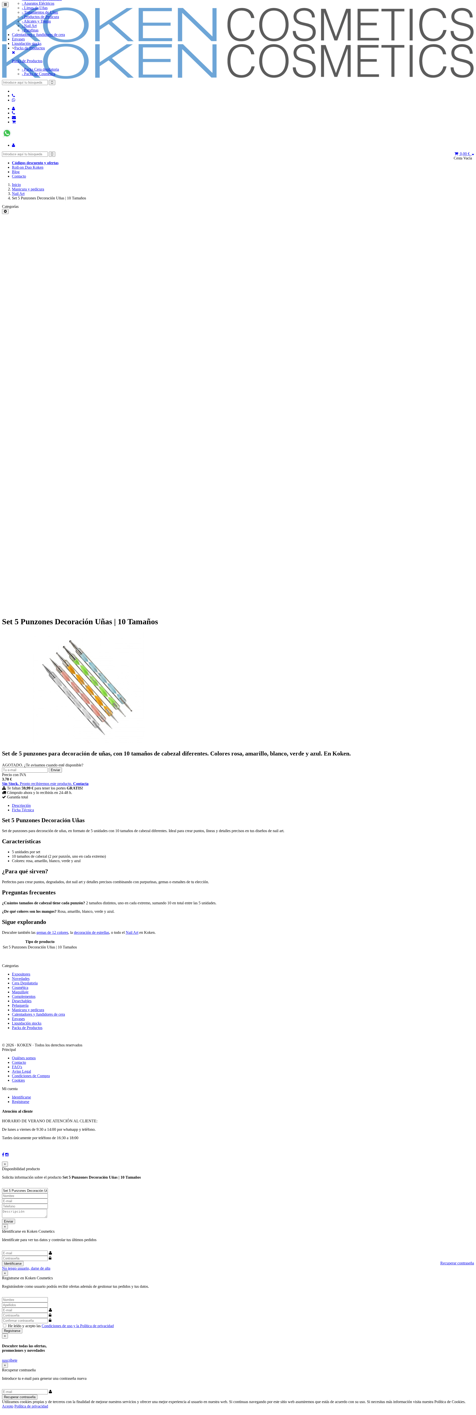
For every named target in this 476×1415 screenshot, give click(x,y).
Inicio (16, 185)
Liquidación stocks (26, 43)
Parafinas (30, 30)
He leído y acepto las (61, 1326)
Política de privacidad (31, 1406)
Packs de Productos (29, 48)
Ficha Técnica (23, 810)
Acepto (7, 1406)
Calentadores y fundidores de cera (38, 34)
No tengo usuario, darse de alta (26, 1268)
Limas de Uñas (35, 8)
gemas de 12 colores (52, 932)
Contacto (19, 176)
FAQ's (17, 1067)
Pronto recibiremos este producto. (45, 784)
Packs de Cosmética (38, 74)
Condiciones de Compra (31, 1076)
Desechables (21, 1001)
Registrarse (20, 1102)
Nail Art (18, 193)
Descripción (21, 805)
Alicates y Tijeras (36, 21)
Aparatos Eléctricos (38, 3)
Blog (16, 172)
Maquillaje (20, 992)
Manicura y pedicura (28, 189)
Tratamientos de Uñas (40, 12)
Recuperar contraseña (457, 1263)
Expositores (21, 974)
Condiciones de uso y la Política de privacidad (78, 1326)
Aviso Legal (21, 1071)
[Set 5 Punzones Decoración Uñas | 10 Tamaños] (89, 742)
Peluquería (20, 1005)
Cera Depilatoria (25, 983)
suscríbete (9, 1360)
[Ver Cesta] (14, 122)
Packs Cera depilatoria (40, 69)
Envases (18, 39)
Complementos (23, 996)
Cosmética (20, 987)
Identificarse (21, 1097)
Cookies (18, 1080)
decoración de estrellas (91, 932)
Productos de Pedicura (40, 17)
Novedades (21, 978)
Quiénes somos (24, 1058)
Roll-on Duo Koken (27, 167)
